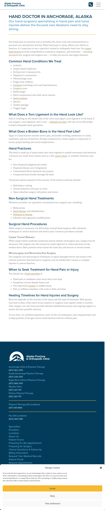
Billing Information (18, 453)
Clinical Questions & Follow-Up (25, 449)
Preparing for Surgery (20, 446)
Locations (14, 433)
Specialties (14, 426)
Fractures (17, 85)
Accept (52, 488)
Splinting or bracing (22, 214)
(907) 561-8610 (15, 407)
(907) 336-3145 (16, 376)
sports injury (61, 155)
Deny (52, 496)
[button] (101, 467)
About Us (14, 436)
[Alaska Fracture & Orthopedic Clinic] (14, 4)
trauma (31, 285)
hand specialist (32, 273)
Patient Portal (16, 459)
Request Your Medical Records (25, 456)
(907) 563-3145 (16, 370)
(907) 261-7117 (15, 389)
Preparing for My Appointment (25, 443)
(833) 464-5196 (16, 419)
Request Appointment (20, 462)
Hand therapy (19, 211)
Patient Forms (16, 439)
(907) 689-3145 (16, 383)
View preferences (52, 503)
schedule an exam (57, 121)
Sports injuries (20, 98)
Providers (14, 429)
